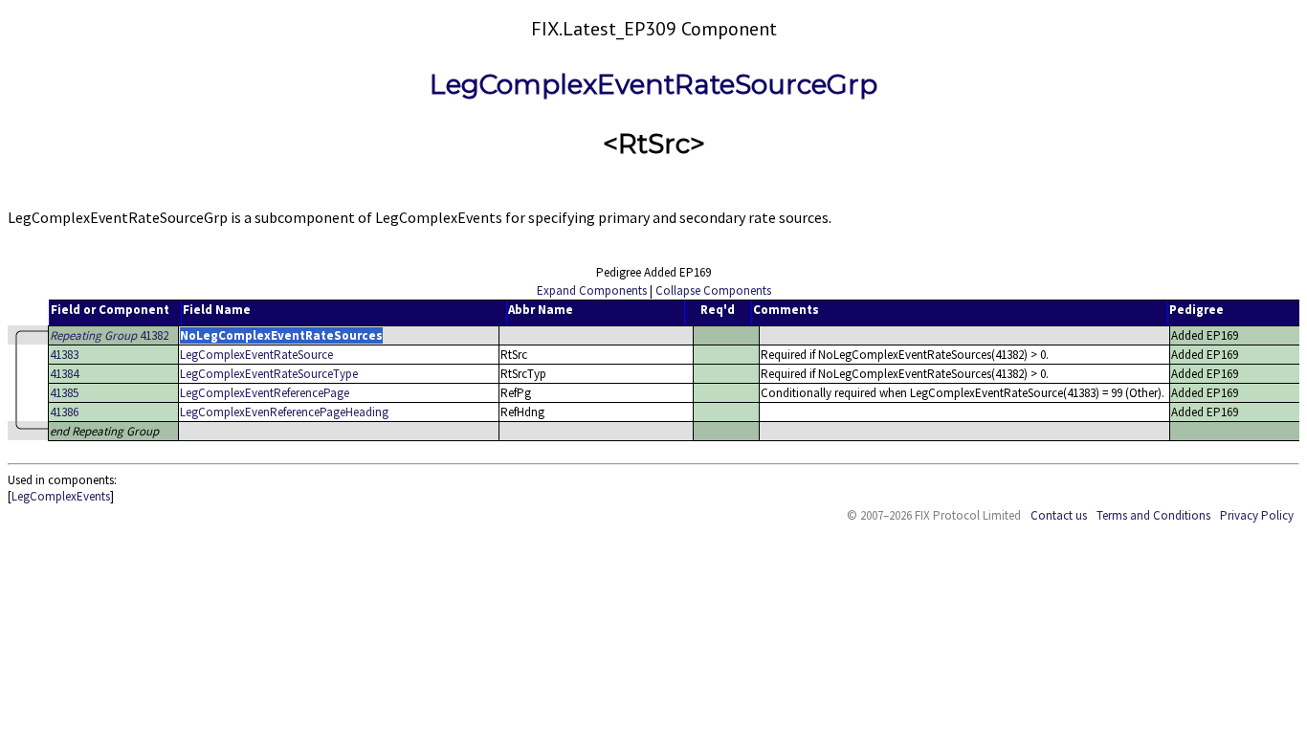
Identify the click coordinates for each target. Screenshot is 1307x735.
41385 (64, 393)
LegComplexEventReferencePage (264, 393)
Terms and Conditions (1153, 515)
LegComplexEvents (60, 496)
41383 (64, 354)
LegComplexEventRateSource (256, 354)
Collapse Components (713, 290)
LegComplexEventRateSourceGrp (653, 84)
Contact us (1058, 515)
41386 (64, 412)
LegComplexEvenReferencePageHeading (284, 412)
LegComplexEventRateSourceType (269, 374)
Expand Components (592, 290)
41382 (109, 335)
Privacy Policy (1257, 515)
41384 (64, 374)
